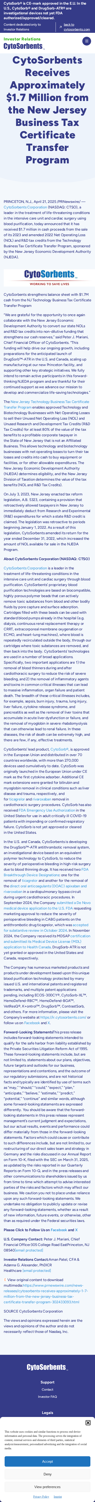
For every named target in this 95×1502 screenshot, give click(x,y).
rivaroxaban (42, 799)
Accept (47, 1461)
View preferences (47, 1487)
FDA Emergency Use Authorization (47, 810)
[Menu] (86, 41)
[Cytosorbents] (23, 46)
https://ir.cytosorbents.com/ (63, 1017)
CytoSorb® (59, 749)
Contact (47, 1390)
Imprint (58, 1496)
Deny (48, 1474)
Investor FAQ (47, 1397)
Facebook (32, 1023)
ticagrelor (17, 799)
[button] (88, 1422)
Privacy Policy (41, 1496)
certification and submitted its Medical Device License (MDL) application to (47, 941)
